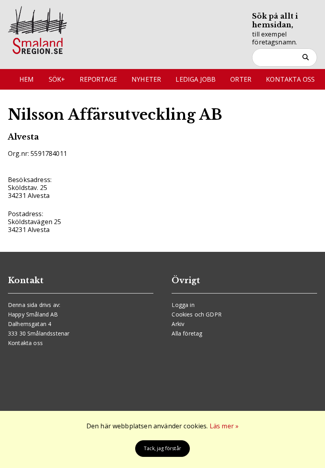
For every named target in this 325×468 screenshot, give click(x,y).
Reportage (98, 79)
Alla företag (187, 333)
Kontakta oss (290, 79)
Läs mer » (224, 426)
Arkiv (178, 324)
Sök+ (57, 79)
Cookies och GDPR (197, 314)
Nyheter (146, 79)
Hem (26, 79)
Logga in (183, 305)
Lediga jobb (196, 79)
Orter (240, 79)
